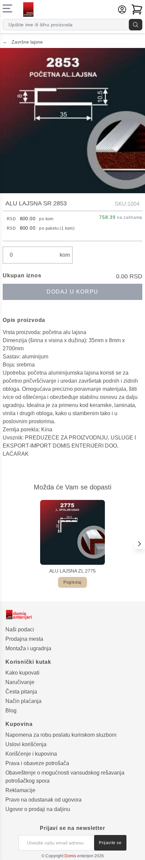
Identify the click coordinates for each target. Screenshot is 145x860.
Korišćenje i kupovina (31, 754)
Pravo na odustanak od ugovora (43, 800)
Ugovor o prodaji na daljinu (37, 809)
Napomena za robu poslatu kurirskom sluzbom (60, 735)
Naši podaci (19, 629)
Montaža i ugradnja (28, 648)
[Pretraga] (135, 24)
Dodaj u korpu (72, 292)
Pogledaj (72, 582)
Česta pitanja (21, 691)
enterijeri (78, 856)
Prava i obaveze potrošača (37, 763)
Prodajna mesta (24, 639)
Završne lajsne (23, 42)
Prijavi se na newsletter (72, 828)
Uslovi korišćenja (26, 744)
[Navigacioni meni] (7, 8)
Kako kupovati (22, 673)
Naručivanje (19, 682)
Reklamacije (20, 790)
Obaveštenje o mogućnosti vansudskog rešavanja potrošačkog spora (64, 777)
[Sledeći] (139, 543)
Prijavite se (110, 842)
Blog (11, 710)
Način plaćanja (23, 701)
